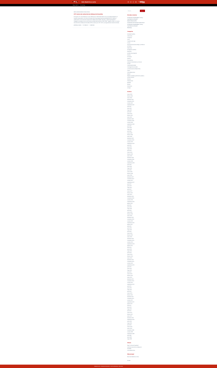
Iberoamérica (130, 60)
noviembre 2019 (130, 140)
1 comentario (92, 25)
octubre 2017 (130, 180)
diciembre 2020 (130, 118)
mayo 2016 (129, 208)
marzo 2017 (129, 191)
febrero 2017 (130, 192)
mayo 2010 (129, 323)
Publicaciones (130, 80)
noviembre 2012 (130, 280)
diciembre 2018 (130, 157)
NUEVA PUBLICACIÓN (132, 21)
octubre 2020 (130, 122)
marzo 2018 (129, 171)
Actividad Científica (131, 34)
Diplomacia (129, 47)
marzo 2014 (129, 254)
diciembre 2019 (130, 138)
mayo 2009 (129, 338)
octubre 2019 (130, 141)
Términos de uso (97, 366)
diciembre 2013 (130, 259)
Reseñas (129, 82)
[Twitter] (131, 2)
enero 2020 (129, 136)
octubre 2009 (130, 331)
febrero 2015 (130, 235)
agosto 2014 (130, 245)
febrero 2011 (130, 314)
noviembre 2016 (130, 198)
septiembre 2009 (130, 333)
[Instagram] (136, 2)
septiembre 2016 (130, 201)
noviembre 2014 (130, 240)
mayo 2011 (129, 309)
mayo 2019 (129, 148)
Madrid (128, 74)
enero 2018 (129, 175)
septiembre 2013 (130, 265)
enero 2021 (129, 117)
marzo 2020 (129, 133)
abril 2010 (129, 324)
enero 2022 (129, 97)
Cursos (128, 42)
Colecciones (129, 35)
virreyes (129, 87)
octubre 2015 (130, 221)
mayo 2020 (129, 129)
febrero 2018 (130, 173)
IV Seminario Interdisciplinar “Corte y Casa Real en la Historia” (135, 18)
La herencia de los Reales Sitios (133, 68)
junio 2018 (129, 166)
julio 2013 (129, 266)
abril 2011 (129, 310)
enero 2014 (129, 258)
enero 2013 (129, 277)
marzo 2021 (129, 113)
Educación (129, 51)
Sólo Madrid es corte (88, 2)
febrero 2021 (130, 115)
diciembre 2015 (130, 217)
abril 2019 (129, 150)
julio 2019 (129, 145)
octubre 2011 (130, 300)
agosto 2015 (130, 224)
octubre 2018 (130, 161)
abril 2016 (129, 210)
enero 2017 (129, 194)
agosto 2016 (130, 203)
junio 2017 (129, 185)
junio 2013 (129, 268)
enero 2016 (129, 215)
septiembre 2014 (130, 243)
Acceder (129, 360)
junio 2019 (129, 147)
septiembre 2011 (130, 302)
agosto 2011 (130, 303)
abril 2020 (129, 131)
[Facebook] (128, 2)
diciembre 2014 (130, 238)
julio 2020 (129, 126)
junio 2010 (129, 321)
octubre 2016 (130, 199)
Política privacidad (114, 366)
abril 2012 (129, 291)
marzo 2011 (129, 312)
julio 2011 (129, 305)
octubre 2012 (130, 282)
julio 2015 (129, 226)
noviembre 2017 (130, 178)
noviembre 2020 (130, 120)
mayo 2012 (129, 289)
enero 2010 (129, 328)
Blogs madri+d (75, 5)
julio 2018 (129, 164)
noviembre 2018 (130, 159)
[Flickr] (133, 2)
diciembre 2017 (130, 177)
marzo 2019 (129, 152)
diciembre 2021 (130, 99)
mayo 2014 (129, 251)
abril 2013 (129, 272)
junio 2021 (129, 108)
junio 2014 (129, 249)
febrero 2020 (130, 134)
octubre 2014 (130, 242)
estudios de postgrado (132, 53)
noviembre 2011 (130, 298)
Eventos (75, 11)
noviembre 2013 (130, 261)
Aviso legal (121, 366)
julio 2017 (129, 184)
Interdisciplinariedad (131, 65)
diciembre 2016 (130, 196)
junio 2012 (129, 287)
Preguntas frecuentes (105, 366)
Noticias (88, 11)
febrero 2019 (130, 154)
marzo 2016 (129, 212)
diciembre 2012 (130, 279)
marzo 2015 (129, 233)
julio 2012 (129, 286)
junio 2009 (129, 337)
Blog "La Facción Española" (133, 345)
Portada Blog (82, 5)
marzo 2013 (129, 273)
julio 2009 (129, 335)
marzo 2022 (129, 94)
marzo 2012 (129, 293)
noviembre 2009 (130, 330)
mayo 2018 (129, 168)
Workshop (129, 27)
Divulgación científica (131, 49)
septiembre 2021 (130, 104)
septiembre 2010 (130, 319)
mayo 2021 (129, 110)
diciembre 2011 (130, 296)
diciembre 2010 (130, 317)
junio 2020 (129, 127)
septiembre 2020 (130, 124)
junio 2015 (129, 228)
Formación (129, 56)
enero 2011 (129, 316)
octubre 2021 (130, 103)
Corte (128, 39)
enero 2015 (129, 236)
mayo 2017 (129, 187)
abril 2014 (129, 252)
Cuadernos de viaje (131, 41)
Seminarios (129, 86)
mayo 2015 (129, 229)
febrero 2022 (130, 96)
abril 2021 (129, 111)
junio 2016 (129, 206)
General (129, 58)
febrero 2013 (130, 275)
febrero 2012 (130, 295)
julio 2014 (129, 247)
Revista (128, 84)
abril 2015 (129, 231)
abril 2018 (129, 170)
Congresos (129, 37)
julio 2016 (129, 205)
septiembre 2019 (130, 143)
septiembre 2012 (130, 284)
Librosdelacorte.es (131, 72)
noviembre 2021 (130, 101)
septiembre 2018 (130, 162)
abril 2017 (129, 189)
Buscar (142, 10)
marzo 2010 (129, 326)
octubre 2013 (130, 263)
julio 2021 (129, 106)
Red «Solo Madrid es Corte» (133, 356)
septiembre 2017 (130, 182)
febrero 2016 (130, 214)
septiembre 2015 (130, 222)
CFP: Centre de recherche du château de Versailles (88, 14)
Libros (128, 70)
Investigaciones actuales (81, 11)
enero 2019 (129, 155)
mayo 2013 (129, 270)
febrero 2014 (130, 256)
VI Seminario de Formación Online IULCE (135, 22)
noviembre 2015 (130, 219)
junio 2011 (129, 307)
